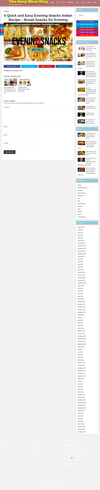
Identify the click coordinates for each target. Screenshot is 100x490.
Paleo (79, 209)
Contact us (36, 444)
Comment (7, 107)
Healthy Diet (81, 195)
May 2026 (80, 235)
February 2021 (81, 394)
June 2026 (80, 232)
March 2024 (81, 299)
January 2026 (81, 243)
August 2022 (81, 346)
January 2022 (81, 365)
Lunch (77, 2)
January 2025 (81, 275)
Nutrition (80, 206)
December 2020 (82, 400)
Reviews (80, 211)
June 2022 (80, 352)
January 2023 (81, 333)
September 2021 (82, 376)
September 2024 (82, 283)
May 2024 (80, 293)
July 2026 (80, 229)
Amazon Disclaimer (39, 449)
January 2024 (81, 304)
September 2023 (82, 312)
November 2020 (82, 402)
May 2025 (80, 264)
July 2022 (80, 349)
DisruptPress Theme (56, 485)
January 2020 (81, 429)
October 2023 (81, 309)
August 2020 (81, 410)
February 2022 (81, 362)
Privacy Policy (37, 454)
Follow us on (87, 21)
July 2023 (80, 317)
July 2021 (80, 381)
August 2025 (81, 256)
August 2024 (81, 285)
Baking (89, 2)
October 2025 (81, 251)
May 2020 (80, 418)
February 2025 (81, 272)
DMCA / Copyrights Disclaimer (42, 452)
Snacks (63, 2)
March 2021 (81, 392)
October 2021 (81, 373)
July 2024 (80, 288)
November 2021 (82, 370)
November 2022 (82, 338)
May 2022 (80, 354)
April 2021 (80, 389)
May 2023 (80, 323)
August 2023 (81, 315)
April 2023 (80, 325)
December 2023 (82, 307)
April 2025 (80, 267)
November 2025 (82, 248)
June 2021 (80, 384)
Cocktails (80, 190)
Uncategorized (81, 217)
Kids (58, 2)
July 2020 (80, 413)
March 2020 (81, 424)
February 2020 (81, 426)
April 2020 (80, 421)
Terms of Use (76, 482)
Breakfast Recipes (82, 187)
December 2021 (82, 368)
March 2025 (81, 269)
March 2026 (81, 240)
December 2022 (82, 336)
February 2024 (81, 301)
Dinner (83, 2)
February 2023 (81, 330)
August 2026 (81, 227)
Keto (94, 2)
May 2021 (80, 386)
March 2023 (81, 328)
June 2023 (80, 320)
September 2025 (82, 253)
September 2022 (82, 344)
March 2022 (81, 360)
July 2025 (80, 259)
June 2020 (80, 416)
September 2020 (82, 408)
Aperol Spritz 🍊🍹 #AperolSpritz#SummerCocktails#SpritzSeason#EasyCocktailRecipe (78, 459)
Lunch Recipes (81, 203)
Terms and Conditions (39, 457)
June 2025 (80, 261)
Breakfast (70, 2)
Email (6, 135)
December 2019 (82, 432)
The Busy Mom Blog (17, 481)
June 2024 (80, 291)
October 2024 (81, 280)
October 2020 (81, 405)
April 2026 (80, 237)
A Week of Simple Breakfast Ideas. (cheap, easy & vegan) (24, 89)
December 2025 (82, 245)
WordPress (47, 485)
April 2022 (80, 357)
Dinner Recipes (81, 193)
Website (6, 143)
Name (6, 126)
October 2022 (81, 341)
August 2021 (81, 378)
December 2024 (82, 277)
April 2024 (80, 296)
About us (36, 446)
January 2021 (81, 397)
